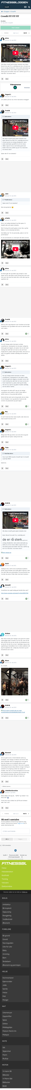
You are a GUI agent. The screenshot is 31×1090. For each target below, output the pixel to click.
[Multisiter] (2, 79)
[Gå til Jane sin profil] (2, 195)
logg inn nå (21, 823)
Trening (5, 879)
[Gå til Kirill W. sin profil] (2, 504)
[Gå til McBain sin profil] (2, 634)
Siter (7, 79)
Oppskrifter (7, 1016)
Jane (6, 194)
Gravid (5, 939)
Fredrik (7, 110)
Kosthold (5, 875)
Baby (5, 950)
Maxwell (8, 752)
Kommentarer (8, 978)
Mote (4, 1041)
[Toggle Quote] (3, 116)
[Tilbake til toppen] (15, 850)
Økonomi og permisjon (12, 965)
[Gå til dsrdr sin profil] (2, 564)
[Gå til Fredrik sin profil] (2, 111)
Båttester (6, 1082)
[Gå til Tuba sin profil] (2, 448)
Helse (4, 868)
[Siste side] (29, 33)
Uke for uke (7, 947)
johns (4, 21)
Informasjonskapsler (14, 857)
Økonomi (6, 923)
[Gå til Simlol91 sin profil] (2, 586)
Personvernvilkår (14, 855)
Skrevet (10, 40)
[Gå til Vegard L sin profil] (2, 95)
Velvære (5, 883)
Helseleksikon (7, 872)
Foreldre (6, 929)
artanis (7, 218)
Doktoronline (7, 886)
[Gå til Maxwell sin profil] (2, 753)
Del (8, 839)
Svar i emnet (15, 27)
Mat (4, 996)
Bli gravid (6, 936)
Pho (6, 412)
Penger (5, 1000)
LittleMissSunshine (11, 790)
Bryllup (5, 1058)
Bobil (5, 1086)
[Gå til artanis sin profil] (2, 219)
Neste (25, 33)
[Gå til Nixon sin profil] (2, 661)
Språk (5, 855)
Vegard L (8, 94)
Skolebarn (7, 961)
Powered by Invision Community (15, 859)
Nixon (7, 660)
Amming (6, 954)
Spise (5, 1020)
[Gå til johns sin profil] (2, 39)
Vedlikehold (7, 919)
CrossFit (10, 22)
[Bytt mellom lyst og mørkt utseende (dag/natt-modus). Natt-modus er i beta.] (22, 857)
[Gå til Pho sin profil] (2, 413)
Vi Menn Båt (7, 1079)
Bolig (4, 898)
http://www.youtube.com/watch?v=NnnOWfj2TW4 (14, 593)
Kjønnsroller (7, 981)
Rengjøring (7, 915)
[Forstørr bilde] (12, 207)
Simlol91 (8, 585)
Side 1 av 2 (16, 33)
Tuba (6, 447)
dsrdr (7, 563)
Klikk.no (24, 892)
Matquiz (6, 1035)
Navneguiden (8, 943)
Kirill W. (7, 503)
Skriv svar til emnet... (10, 831)
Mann (5, 1055)
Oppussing (7, 912)
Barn (4, 958)
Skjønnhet (7, 1051)
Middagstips (7, 1027)
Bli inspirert (7, 908)
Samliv (5, 989)
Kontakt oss (23, 855)
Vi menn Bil (7, 1071)
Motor (5, 1065)
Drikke (5, 1024)
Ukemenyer (7, 1013)
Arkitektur (7, 904)
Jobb (5, 985)
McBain (7, 633)
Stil (4, 1047)
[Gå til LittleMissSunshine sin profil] (2, 791)
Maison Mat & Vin (9, 1031)
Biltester (6, 1075)
